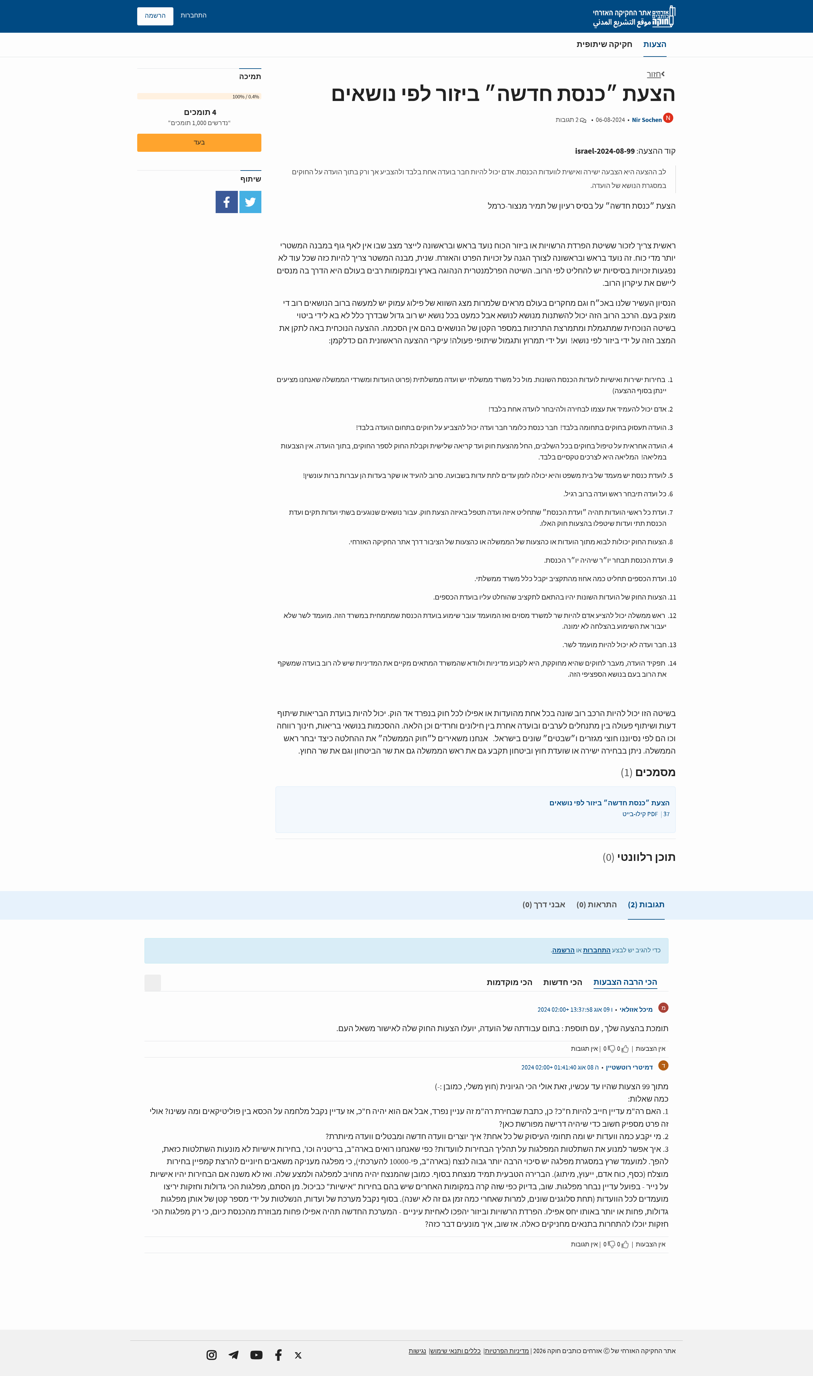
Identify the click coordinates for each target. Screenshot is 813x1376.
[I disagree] (612, 1049)
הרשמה (563, 950)
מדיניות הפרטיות (507, 1351)
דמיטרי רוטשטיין (629, 1067)
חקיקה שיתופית (605, 44)
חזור (654, 75)
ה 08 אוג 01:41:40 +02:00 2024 (560, 1068)
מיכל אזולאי (636, 1009)
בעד (199, 142)
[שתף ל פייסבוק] (227, 202)
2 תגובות (567, 120)
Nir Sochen (647, 120)
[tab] (646, 907)
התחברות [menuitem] (194, 15)
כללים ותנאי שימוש (455, 1351)
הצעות (655, 44)
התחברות (597, 950)
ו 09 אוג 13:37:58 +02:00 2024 (575, 1010)
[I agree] (625, 1049)
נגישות (417, 1351)
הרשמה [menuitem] (155, 16)
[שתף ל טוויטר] (250, 202)
